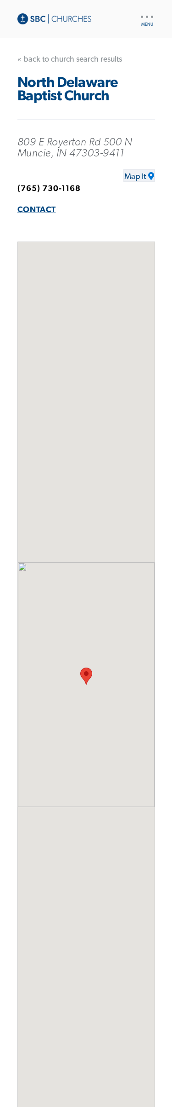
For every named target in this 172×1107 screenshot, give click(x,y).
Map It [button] (135, 177)
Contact (36, 210)
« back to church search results (69, 59)
